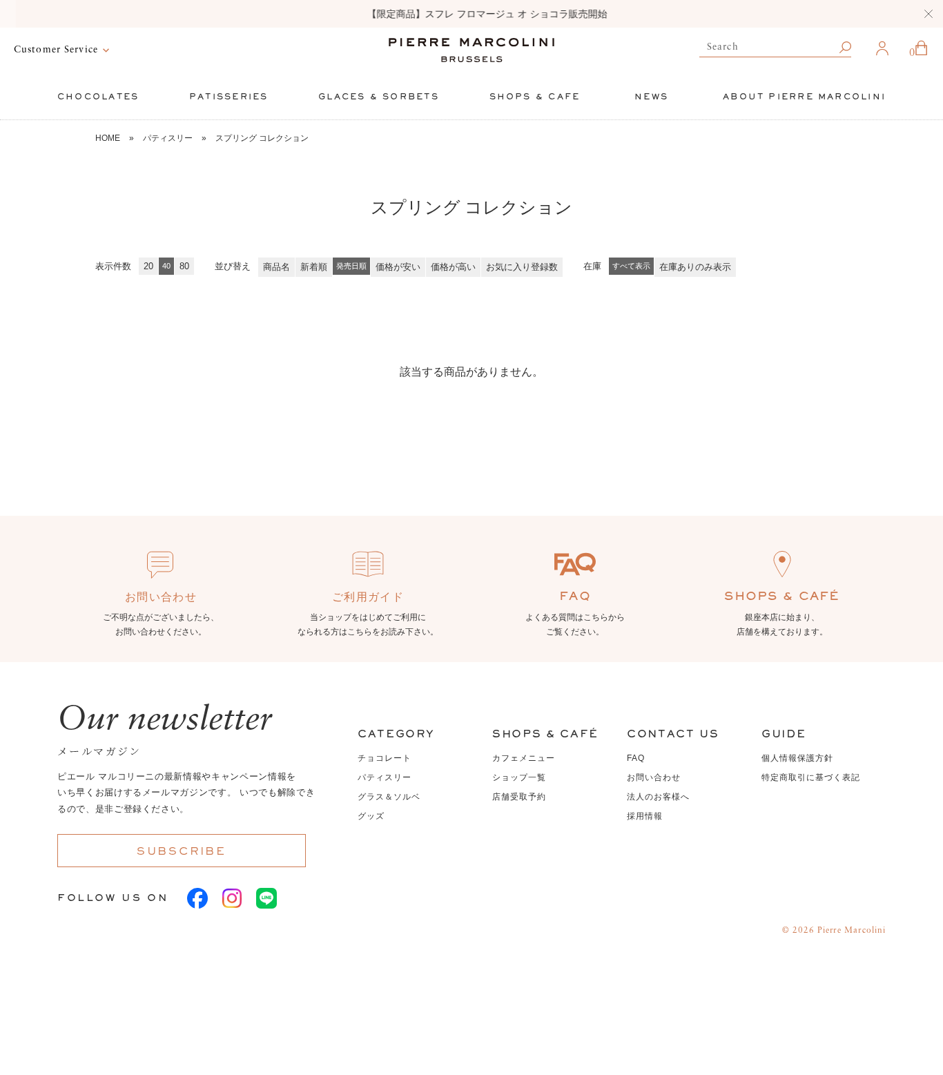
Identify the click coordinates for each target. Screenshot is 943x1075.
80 (184, 266)
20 (148, 266)
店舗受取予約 (519, 797)
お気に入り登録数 (522, 267)
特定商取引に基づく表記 (810, 777)
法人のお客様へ (658, 797)
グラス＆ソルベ (389, 797)
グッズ (371, 816)
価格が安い (398, 267)
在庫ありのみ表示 (695, 267)
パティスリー (168, 138)
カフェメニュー (523, 758)
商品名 (276, 267)
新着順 (313, 267)
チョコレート (384, 758)
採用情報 (645, 816)
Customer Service (56, 50)
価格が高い (453, 267)
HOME (107, 138)
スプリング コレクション (262, 138)
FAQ (636, 758)
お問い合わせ (654, 777)
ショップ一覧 (519, 777)
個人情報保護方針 (797, 758)
